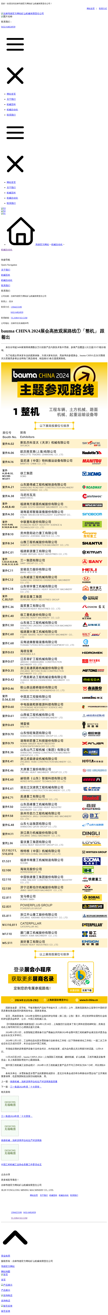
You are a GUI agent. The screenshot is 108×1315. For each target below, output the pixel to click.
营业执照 (5, 1256)
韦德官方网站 (42, 244)
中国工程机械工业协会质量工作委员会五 (21, 1164)
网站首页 (91, 8)
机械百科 (5, 275)
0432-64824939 (8, 27)
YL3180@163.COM (19, 1218)
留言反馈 (5, 1311)
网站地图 (5, 1271)
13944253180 (16, 307)
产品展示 (5, 1290)
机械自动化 (57, 244)
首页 (3, 1280)
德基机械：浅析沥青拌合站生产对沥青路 (21, 1140)
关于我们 (5, 270)
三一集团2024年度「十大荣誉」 (26, 1087)
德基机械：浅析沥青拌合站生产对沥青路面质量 (33, 1081)
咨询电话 (5, 1300)
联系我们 (5, 285)
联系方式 (103, 8)
